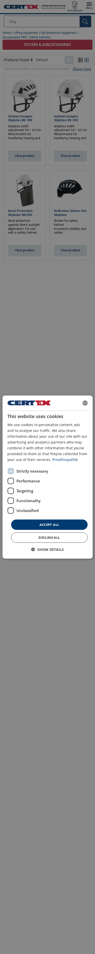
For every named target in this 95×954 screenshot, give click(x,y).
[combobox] (85, 402)
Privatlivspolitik (65, 459)
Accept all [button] (49, 524)
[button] (47, 549)
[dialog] (47, 477)
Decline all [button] (49, 537)
